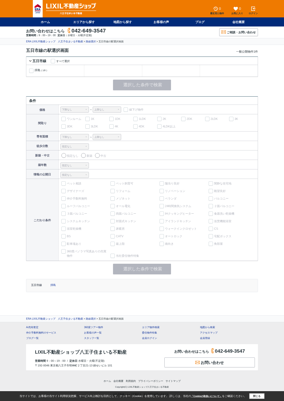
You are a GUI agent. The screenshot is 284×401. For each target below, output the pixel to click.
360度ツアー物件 (93, 327)
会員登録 (205, 338)
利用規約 (131, 381)
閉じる (257, 396)
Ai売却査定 (32, 327)
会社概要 (238, 22)
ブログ (200, 22)
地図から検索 (207, 327)
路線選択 (91, 41)
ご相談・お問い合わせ (241, 32)
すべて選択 (63, 61)
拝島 (41, 70)
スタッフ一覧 (91, 338)
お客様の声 (161, 22)
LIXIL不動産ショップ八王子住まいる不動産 (81, 352)
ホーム (45, 22)
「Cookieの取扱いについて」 (206, 396)
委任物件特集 (149, 332)
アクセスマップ (209, 332)
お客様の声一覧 (93, 332)
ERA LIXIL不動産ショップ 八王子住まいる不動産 (54, 41)
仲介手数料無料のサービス (41, 332)
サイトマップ (173, 381)
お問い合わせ (212, 362)
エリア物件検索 (151, 327)
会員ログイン (149, 338)
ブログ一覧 (32, 338)
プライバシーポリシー (150, 381)
